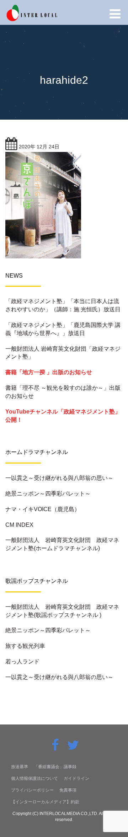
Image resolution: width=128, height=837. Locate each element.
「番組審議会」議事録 (55, 766)
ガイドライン (76, 778)
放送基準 (19, 766)
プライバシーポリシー (32, 790)
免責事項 (67, 790)
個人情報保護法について (34, 778)
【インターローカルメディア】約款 (45, 801)
